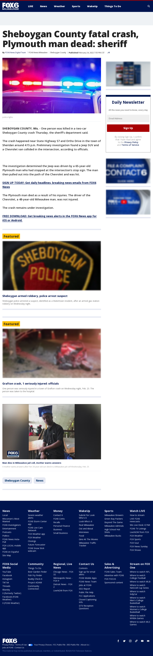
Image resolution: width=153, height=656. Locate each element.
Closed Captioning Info (87, 601)
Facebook (7, 575)
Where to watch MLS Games (140, 623)
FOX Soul (134, 542)
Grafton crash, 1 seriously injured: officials (30, 383)
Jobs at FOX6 (85, 585)
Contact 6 (58, 515)
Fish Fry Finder (35, 575)
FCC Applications (87, 595)
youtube (142, 641)
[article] (51, 266)
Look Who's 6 (85, 521)
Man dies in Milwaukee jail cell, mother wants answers (31, 462)
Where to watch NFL (140, 571)
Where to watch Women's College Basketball (138, 609)
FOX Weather (34, 537)
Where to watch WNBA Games (137, 617)
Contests (83, 568)
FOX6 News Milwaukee (38, 52)
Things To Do (34, 568)
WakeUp (84, 511)
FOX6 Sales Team (113, 571)
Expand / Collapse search (149, 6)
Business (57, 529)
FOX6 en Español (10, 551)
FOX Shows (135, 550)
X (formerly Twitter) (11, 593)
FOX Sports (135, 539)
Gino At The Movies (88, 539)
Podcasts (6, 532)
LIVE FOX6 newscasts (135, 520)
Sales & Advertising (112, 565)
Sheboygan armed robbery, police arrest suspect (35, 296)
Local (5, 515)
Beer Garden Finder (37, 571)
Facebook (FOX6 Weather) (10, 598)
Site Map (6, 555)
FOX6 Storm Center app (37, 522)
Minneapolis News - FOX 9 (62, 579)
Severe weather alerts (35, 516)
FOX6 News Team (88, 581)
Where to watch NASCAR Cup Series (139, 586)
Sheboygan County (58, 52)
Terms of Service (130, 144)
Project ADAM (35, 582)
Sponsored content (113, 582)
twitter (124, 641)
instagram (130, 641)
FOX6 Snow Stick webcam (36, 549)
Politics (5, 535)
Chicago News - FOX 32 (63, 573)
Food (81, 535)
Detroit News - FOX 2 (62, 585)
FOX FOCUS (110, 578)
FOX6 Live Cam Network (35, 529)
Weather (34, 511)
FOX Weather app (36, 533)
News (39, 480)
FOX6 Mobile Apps (88, 578)
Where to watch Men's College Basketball (137, 600)
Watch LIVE (137, 511)
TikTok (5, 582)
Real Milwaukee (86, 525)
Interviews (84, 532)
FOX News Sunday (139, 546)
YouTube (6, 571)
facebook (118, 641)
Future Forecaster (36, 544)
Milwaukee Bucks (112, 535)
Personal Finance (61, 525)
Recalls (56, 522)
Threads (6, 586)
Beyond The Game (113, 522)
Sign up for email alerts (87, 573)
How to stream (137, 515)
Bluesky (6, 589)
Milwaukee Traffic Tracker (87, 544)
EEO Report (84, 588)
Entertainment (9, 528)
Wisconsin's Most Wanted (10, 520)
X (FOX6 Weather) (11, 603)
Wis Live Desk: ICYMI (140, 525)
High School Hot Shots (112, 531)
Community (35, 564)
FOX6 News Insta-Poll (11, 540)
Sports (108, 511)
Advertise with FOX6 (114, 575)
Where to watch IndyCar (137, 593)
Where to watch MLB (140, 581)
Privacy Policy (131, 142)
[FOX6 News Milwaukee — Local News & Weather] (12, 6)
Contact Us (86, 564)
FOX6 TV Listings (138, 528)
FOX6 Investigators (11, 525)
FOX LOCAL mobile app (11, 547)
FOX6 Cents (59, 518)
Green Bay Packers (113, 518)
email (148, 641)
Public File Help (86, 592)
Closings (32, 541)
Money (57, 511)
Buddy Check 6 (35, 578)
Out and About (86, 528)
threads (136, 641)
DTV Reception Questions (86, 607)
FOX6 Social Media (10, 565)
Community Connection (33, 587)
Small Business (60, 533)
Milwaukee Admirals (114, 525)
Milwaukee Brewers (113, 515)
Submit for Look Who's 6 (87, 516)
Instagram (7, 578)
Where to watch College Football (138, 576)
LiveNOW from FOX (139, 532)
